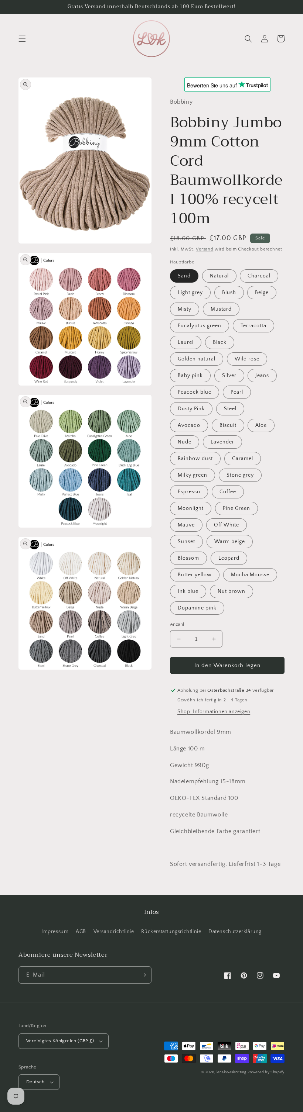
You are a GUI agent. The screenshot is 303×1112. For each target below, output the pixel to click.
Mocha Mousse (250, 575)
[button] (22, 39)
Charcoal (259, 276)
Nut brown (231, 591)
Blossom (188, 558)
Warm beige (229, 542)
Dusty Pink (191, 409)
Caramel (242, 459)
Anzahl (177, 624)
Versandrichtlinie (113, 932)
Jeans (262, 376)
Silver (229, 376)
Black (220, 342)
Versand (204, 249)
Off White (226, 525)
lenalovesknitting (231, 1072)
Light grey (190, 293)
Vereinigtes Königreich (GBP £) (60, 1040)
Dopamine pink (197, 608)
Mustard (221, 309)
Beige (262, 293)
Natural (219, 276)
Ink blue (188, 591)
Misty (184, 309)
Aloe (261, 425)
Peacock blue (194, 392)
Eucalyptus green (199, 326)
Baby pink (190, 376)
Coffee (227, 492)
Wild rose (247, 359)
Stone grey (240, 475)
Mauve (186, 525)
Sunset (186, 542)
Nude (184, 442)
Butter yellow (195, 575)
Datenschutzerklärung (235, 932)
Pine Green (236, 508)
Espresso (189, 492)
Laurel (186, 342)
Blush (229, 293)
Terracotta (253, 326)
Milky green (192, 475)
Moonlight (191, 508)
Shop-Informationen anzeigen (213, 712)
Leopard (228, 558)
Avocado (189, 425)
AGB (81, 932)
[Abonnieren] (143, 975)
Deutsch (35, 1081)
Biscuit (227, 425)
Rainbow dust (195, 459)
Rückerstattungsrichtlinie (171, 932)
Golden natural (196, 359)
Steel (230, 409)
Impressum (54, 932)
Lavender (222, 442)
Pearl (237, 392)
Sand (184, 276)
